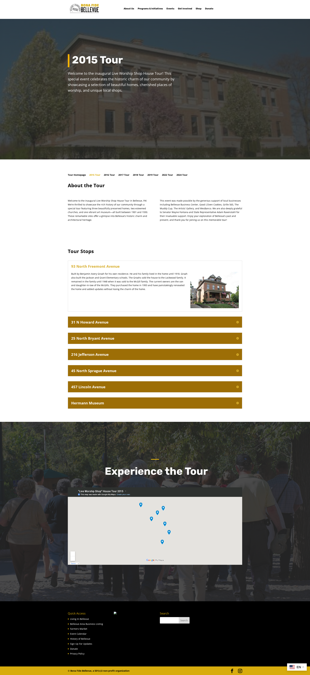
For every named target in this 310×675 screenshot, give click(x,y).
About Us (129, 9)
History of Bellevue (80, 638)
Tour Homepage (77, 175)
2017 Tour (123, 175)
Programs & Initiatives (150, 9)
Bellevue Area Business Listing (86, 623)
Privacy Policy (77, 653)
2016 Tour (109, 175)
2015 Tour (94, 175)
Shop (199, 9)
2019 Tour (152, 175)
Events (170, 9)
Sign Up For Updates (81, 643)
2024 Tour (181, 175)
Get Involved (185, 9)
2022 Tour (167, 175)
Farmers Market (78, 628)
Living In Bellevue (79, 618)
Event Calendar (78, 633)
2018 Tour (138, 175)
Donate (209, 9)
